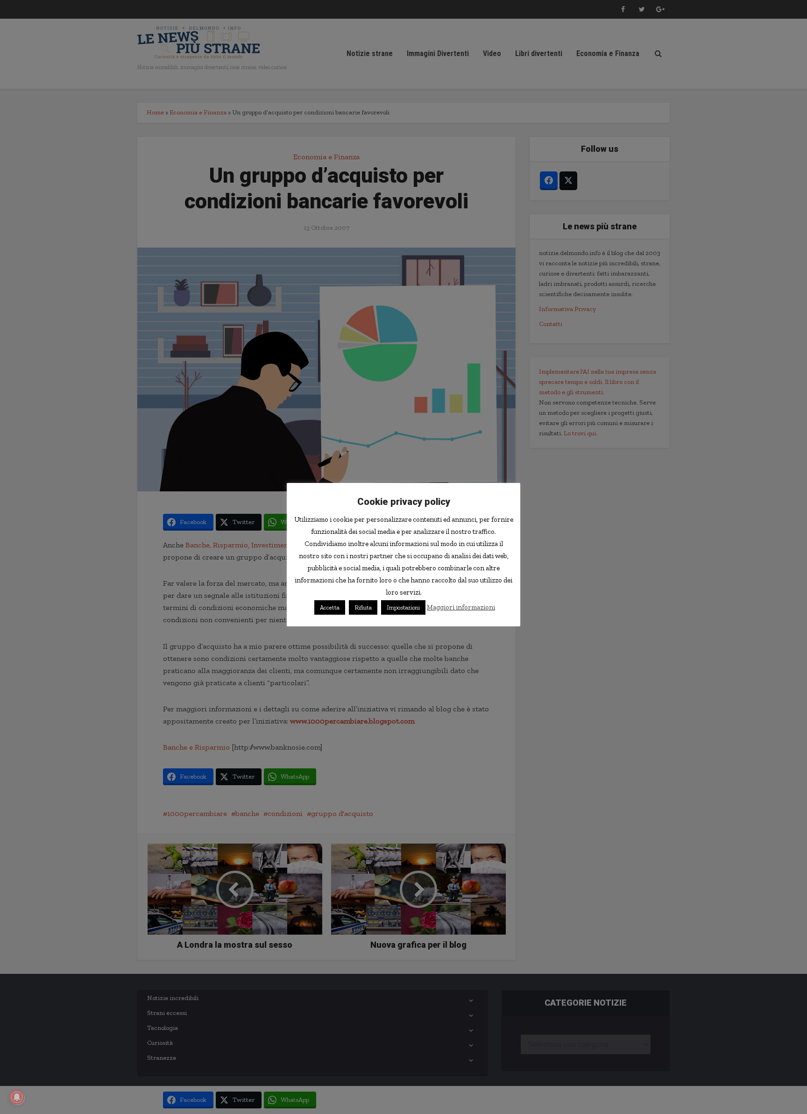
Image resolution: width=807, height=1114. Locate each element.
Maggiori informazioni (461, 607)
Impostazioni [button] (403, 607)
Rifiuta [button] (363, 607)
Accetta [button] (330, 607)
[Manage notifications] (16, 1097)
